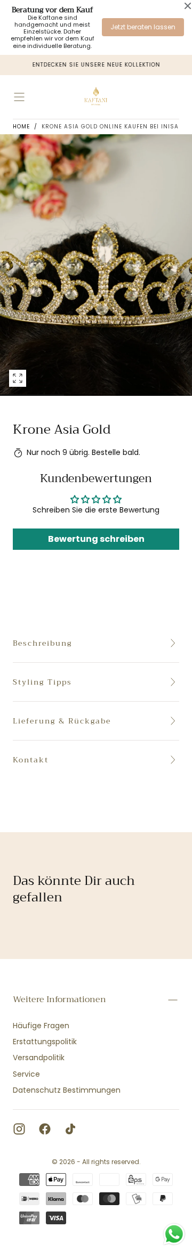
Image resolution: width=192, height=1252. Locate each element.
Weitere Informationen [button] (59, 999)
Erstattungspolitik (45, 1041)
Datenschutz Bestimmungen (67, 1090)
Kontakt (31, 759)
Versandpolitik (39, 1057)
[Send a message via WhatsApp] (174, 1234)
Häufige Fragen (41, 1025)
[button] (19, 97)
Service (26, 1074)
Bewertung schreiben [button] (96, 539)
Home (21, 127)
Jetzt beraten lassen (142, 26)
